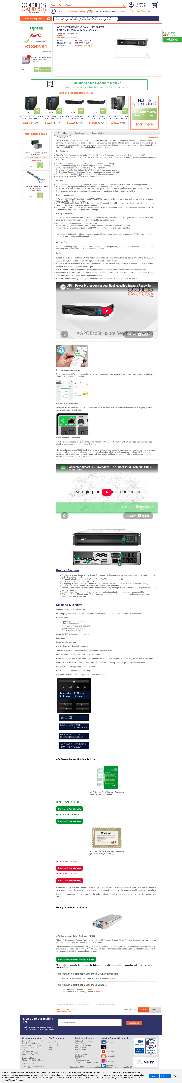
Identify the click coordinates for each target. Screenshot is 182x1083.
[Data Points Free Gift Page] (106, 14)
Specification (80, 133)
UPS (111, 141)
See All (89, 93)
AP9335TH (98, 992)
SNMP (79, 174)
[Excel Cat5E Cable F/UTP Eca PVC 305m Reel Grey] (36, 178)
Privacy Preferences (17, 1080)
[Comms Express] (34, 13)
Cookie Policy (80, 1056)
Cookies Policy (71, 1077)
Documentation (98, 133)
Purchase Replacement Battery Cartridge (76, 959)
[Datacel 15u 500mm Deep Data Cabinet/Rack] (36, 144)
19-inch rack (121, 218)
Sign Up (143, 6)
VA (84, 258)
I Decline (165, 1076)
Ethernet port (80, 172)
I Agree (153, 1076)
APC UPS (60, 159)
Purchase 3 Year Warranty (69, 821)
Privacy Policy (89, 1077)
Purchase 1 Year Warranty (69, 809)
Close (176, 1076)
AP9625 (112, 978)
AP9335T (88, 990)
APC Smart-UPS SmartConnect (144, 113)
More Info (34, 61)
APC (62, 141)
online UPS (99, 207)
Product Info (62, 133)
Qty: (23, 70)
